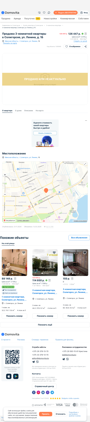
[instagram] (38, 392)
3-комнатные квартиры (53, 25)
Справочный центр (44, 386)
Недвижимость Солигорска (11, 25)
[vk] (43, 392)
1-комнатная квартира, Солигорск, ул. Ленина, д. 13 (14, 300)
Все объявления (79, 237)
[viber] (47, 392)
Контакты (36, 374)
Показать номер (14, 316)
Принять (45, 414)
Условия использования (80, 221)
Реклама (21, 340)
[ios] (8, 376)
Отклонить (60, 414)
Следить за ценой (80, 41)
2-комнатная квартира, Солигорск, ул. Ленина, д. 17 (44, 293)
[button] (14, 262)
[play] (15, 376)
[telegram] (52, 392)
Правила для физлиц (64, 340)
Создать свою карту (23, 220)
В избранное (74, 46)
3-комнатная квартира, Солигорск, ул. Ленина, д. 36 (75, 292)
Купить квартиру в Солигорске (33, 25)
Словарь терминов (40, 340)
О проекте (5, 340)
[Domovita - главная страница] (10, 12)
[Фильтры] (39, 13)
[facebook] (34, 392)
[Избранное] (44, 13)
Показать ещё (45, 325)
